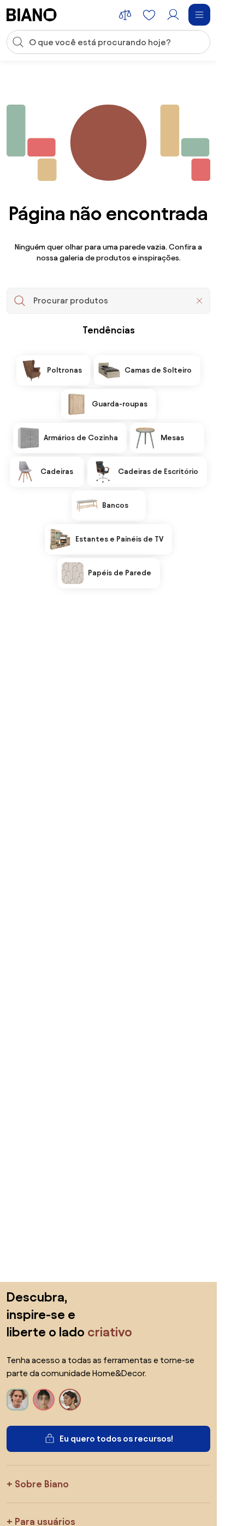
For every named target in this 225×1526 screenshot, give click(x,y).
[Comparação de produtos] (125, 15)
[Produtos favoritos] (149, 15)
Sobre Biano (42, 1484)
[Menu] (199, 15)
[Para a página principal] (32, 15)
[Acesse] (173, 15)
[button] (199, 301)
